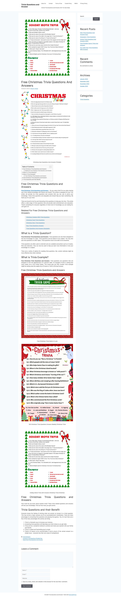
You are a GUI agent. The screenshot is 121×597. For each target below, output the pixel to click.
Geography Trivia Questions (88, 37)
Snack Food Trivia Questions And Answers (33, 539)
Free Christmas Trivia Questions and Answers (34, 169)
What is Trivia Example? (29, 174)
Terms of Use (58, 3)
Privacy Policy (83, 3)
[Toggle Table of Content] (49, 167)
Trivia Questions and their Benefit (31, 179)
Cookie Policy (68, 3)
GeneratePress (72, 594)
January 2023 (84, 79)
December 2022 (84, 81)
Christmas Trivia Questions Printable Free (32, 538)
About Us (43, 3)
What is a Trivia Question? (30, 172)
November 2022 (84, 84)
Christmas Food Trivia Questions (35, 220)
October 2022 (84, 86)
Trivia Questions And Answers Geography (38, 228)
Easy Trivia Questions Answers (35, 225)
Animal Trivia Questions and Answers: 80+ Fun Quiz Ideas (55, 7)
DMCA (76, 3)
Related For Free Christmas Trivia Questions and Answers (38, 170)
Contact (51, 3)
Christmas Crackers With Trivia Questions (38, 217)
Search (82, 16)
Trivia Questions (26, 536)
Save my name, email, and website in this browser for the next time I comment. (45, 581)
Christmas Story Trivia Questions (35, 223)
